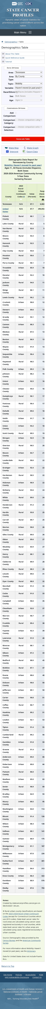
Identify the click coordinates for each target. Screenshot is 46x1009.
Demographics (11, 41)
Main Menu (20, 32)
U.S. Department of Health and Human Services (22, 989)
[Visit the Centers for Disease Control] (28, 2)
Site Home (7, 975)
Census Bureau (9, 940)
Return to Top (7, 966)
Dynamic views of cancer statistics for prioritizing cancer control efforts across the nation (23, 22)
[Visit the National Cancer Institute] (17, 2)
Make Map (14, 148)
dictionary (31, 951)
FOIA (41, 975)
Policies (19, 975)
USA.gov (27, 994)
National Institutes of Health (15, 991)
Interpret (14, 151)
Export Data (32, 151)
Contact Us (37, 977)
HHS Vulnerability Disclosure (17, 977)
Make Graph (33, 148)
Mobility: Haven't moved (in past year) (23, 165)
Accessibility (31, 975)
